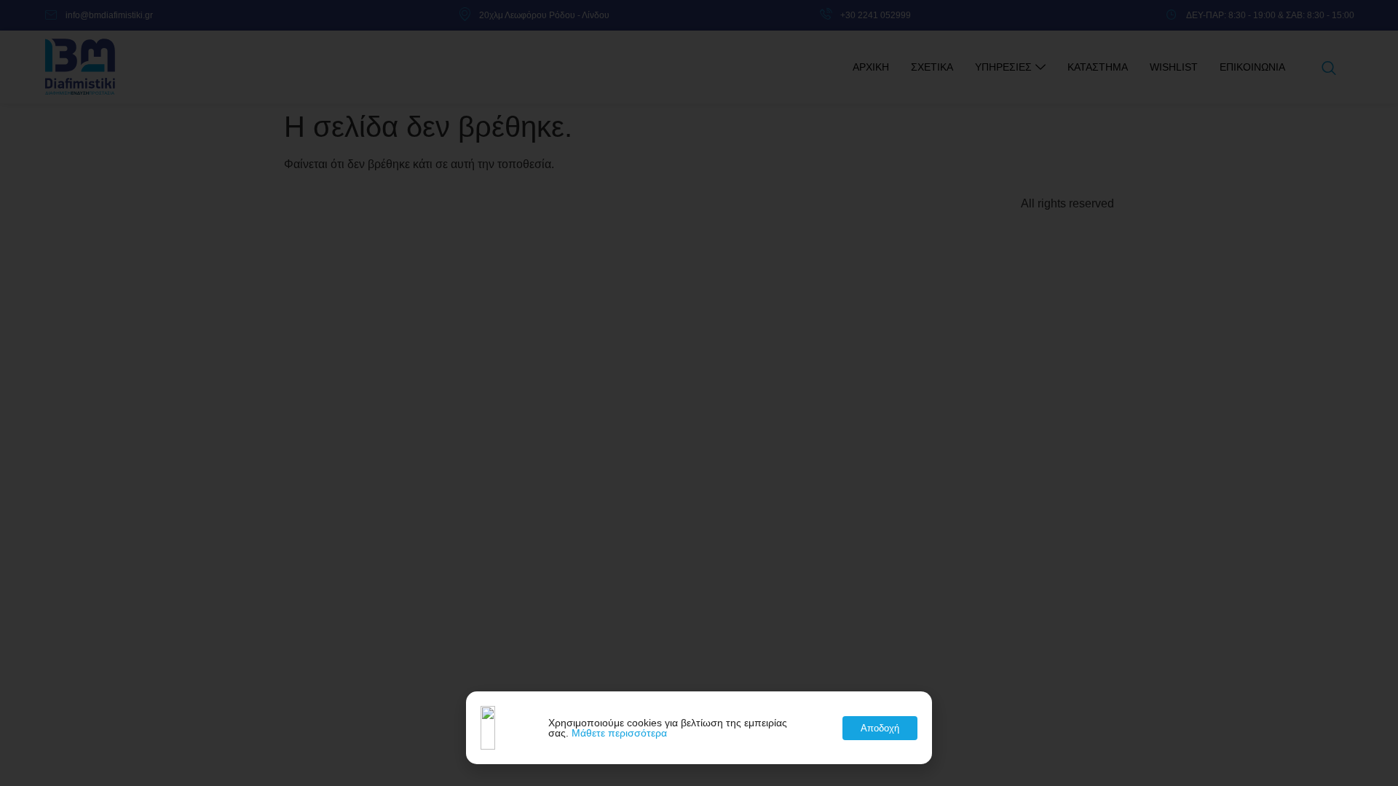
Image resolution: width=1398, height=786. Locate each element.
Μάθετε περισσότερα (619, 733)
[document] (699, 393)
